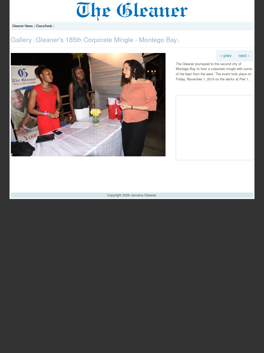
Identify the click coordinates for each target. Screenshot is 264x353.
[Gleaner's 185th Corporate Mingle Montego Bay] (88, 154)
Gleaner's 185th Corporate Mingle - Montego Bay (106, 39)
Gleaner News (22, 25)
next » (244, 55)
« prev (226, 55)
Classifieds (44, 25)
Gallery (22, 39)
